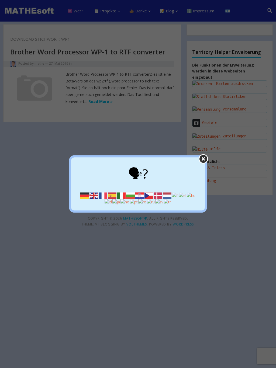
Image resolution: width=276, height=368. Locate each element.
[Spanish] (112, 195)
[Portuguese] (134, 201)
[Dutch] (167, 195)
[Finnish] (175, 195)
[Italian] (121, 195)
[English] (94, 195)
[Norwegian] (125, 201)
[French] (103, 195)
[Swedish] (159, 201)
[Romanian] (142, 201)
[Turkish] (167, 201)
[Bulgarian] (130, 195)
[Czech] (149, 195)
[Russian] (151, 201)
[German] (84, 195)
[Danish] (158, 195)
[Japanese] (116, 201)
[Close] (203, 159)
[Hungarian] (191, 195)
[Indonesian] (108, 201)
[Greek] (183, 195)
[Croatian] (139, 195)
